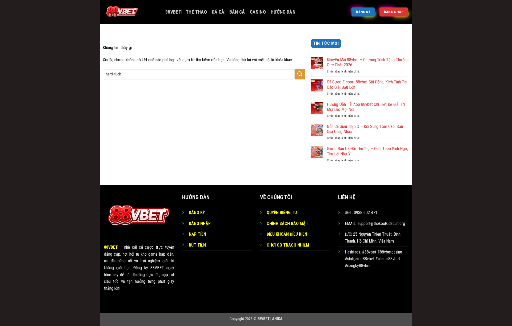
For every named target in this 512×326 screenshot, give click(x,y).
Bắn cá (237, 12)
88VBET (173, 12)
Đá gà (218, 12)
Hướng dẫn (283, 12)
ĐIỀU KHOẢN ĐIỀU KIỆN (287, 234)
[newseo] (130, 12)
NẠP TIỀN (197, 234)
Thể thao (196, 12)
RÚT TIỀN (197, 245)
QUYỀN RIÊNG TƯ (282, 212)
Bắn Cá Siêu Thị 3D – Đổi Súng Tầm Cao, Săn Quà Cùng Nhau (365, 129)
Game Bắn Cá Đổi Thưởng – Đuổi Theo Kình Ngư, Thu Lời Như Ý (367, 151)
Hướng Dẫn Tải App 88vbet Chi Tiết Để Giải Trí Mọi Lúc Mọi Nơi (366, 107)
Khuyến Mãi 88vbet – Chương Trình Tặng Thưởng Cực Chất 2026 (368, 62)
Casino (258, 12)
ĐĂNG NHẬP (200, 223)
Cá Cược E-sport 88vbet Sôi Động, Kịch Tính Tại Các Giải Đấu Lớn (367, 84)
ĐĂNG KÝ (197, 212)
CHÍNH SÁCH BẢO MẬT (287, 223)
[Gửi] (300, 74)
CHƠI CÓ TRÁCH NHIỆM (288, 245)
